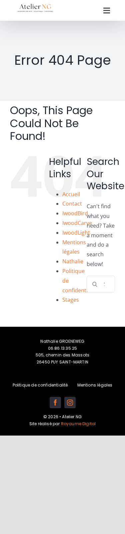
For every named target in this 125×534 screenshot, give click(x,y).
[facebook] (55, 402)
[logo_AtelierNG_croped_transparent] (35, 5)
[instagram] (70, 402)
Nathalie (72, 261)
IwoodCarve (77, 223)
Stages (70, 299)
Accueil (71, 194)
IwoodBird (75, 213)
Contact (72, 203)
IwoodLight (76, 232)
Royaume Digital (78, 424)
